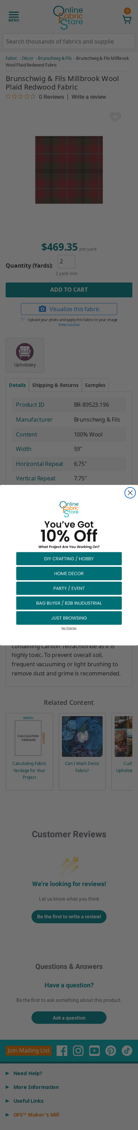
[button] (69, 558)
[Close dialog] (130, 492)
